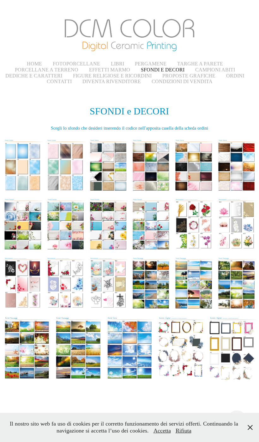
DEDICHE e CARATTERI (33, 75)
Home (34, 63)
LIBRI (117, 63)
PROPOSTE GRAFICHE (188, 75)
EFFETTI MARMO (109, 69)
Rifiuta (183, 430)
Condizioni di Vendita (182, 81)
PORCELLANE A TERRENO (46, 69)
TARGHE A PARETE (200, 63)
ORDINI (235, 75)
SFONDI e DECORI (162, 69)
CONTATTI (59, 81)
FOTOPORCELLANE (76, 63)
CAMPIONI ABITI (215, 69)
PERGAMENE (150, 63)
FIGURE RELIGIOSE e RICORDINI (112, 75)
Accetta (162, 430)
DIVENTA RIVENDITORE (111, 81)
